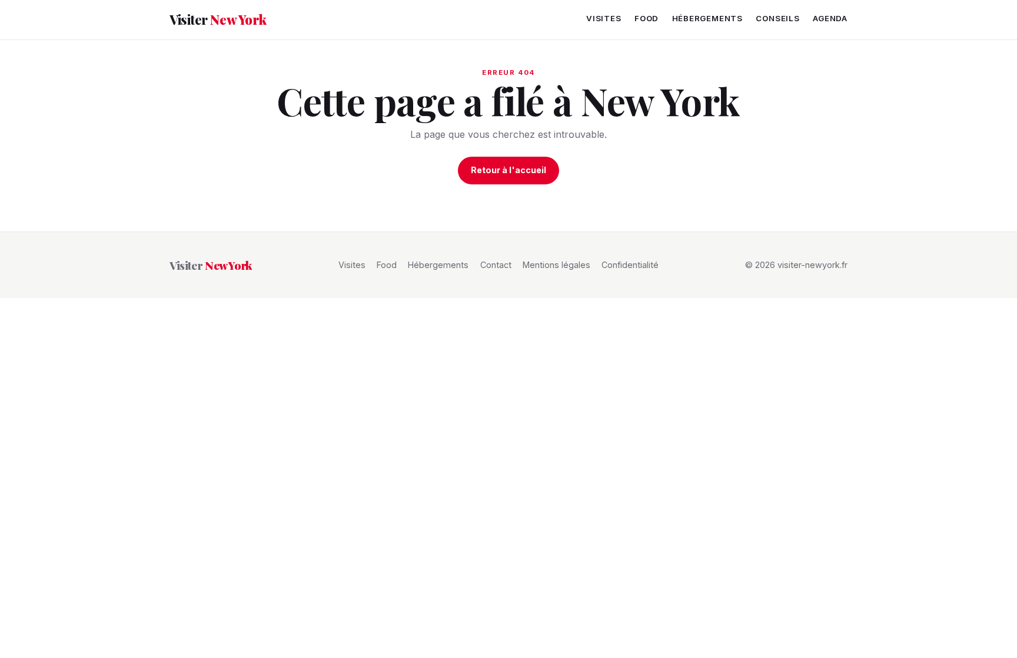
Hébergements (707, 18)
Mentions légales (556, 265)
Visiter (218, 19)
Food (646, 18)
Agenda (830, 18)
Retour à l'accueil (508, 170)
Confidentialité (630, 265)
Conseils (777, 18)
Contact (495, 265)
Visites (604, 18)
